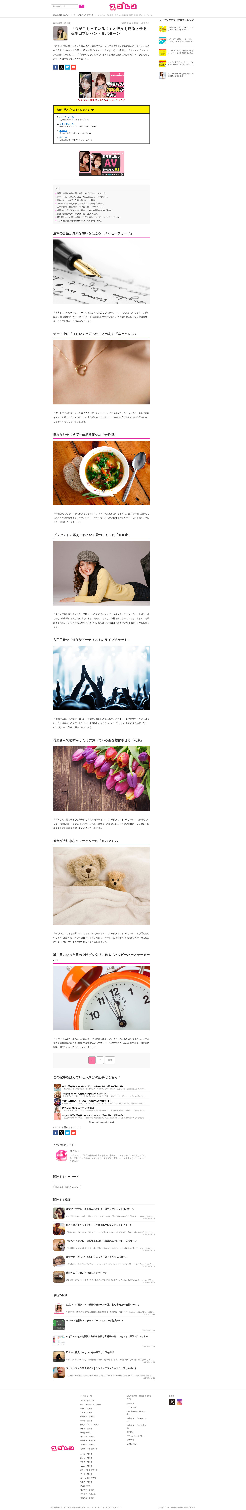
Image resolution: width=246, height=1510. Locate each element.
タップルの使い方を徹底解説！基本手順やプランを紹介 (180, 75)
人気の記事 (131, 1407)
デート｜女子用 (86, 1421)
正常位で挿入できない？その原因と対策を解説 (90, 1352)
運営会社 (130, 1440)
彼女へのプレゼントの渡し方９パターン (86, 1273)
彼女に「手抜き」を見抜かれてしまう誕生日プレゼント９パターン (100, 1209)
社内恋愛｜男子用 (87, 1498)
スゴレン (75, 1151)
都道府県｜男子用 (87, 1490)
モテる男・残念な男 (88, 1494)
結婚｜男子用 (85, 1486)
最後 (110, 1060)
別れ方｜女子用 (86, 1429)
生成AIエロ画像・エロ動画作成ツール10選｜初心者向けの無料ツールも (102, 1304)
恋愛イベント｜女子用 (88, 1449)
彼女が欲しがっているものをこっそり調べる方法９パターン (97, 1257)
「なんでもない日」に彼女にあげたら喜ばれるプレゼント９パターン (101, 1241)
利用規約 (130, 1432)
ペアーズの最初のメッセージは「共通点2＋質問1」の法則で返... (180, 40)
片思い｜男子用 (86, 1466)
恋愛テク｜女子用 (87, 1417)
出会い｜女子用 (86, 1409)
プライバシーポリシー (135, 1436)
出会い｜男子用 (86, 1458)
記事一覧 (130, 1403)
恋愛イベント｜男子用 (88, 1470)
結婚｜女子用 (85, 1433)
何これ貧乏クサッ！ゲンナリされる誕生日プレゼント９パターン (99, 1225)
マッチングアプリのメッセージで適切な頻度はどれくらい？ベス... (180, 63)
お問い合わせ (132, 1444)
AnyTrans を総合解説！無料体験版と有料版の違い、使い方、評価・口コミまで (107, 1336)
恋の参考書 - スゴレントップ (64, 15)
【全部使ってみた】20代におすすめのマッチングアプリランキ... (181, 29)
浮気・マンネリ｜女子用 (89, 1425)
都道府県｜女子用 (87, 1437)
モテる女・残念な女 (88, 1441)
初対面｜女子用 (86, 1413)
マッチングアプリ (87, 1401)
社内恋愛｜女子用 (87, 1445)
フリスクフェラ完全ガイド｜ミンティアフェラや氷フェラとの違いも (101, 1368)
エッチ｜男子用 (86, 1454)
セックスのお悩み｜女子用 (90, 1405)
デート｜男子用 (86, 1474)
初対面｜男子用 (86, 1462)
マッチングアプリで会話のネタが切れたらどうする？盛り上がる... (180, 52)
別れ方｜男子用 (86, 1482)
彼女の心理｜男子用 (85, 15)
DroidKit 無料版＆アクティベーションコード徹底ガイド (94, 1320)
